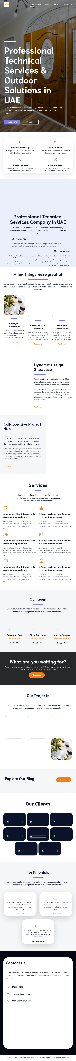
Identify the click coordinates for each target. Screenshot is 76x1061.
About (39, 4)
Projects (57, 4)
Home (32, 4)
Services (48, 4)
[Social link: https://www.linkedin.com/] (17, 642)
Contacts (68, 4)
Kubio (67, 1058)
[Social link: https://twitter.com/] (14, 642)
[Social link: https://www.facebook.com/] (11, 642)
